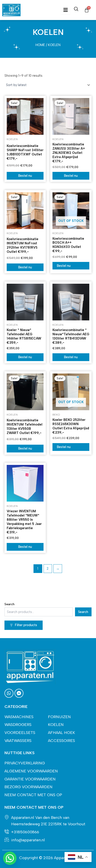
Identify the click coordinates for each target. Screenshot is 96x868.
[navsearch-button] (76, 10)
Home (40, 45)
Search (9, 604)
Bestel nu (25, 176)
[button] (10, 858)
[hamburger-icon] (66, 10)
